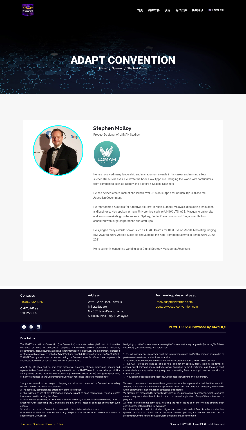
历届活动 (197, 10)
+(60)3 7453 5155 (31, 302)
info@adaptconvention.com (174, 302)
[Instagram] (31, 327)
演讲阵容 (154, 10)
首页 (140, 10)
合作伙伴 (181, 10)
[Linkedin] (38, 327)
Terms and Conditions (32, 424)
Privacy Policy (54, 424)
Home (103, 68)
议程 (167, 10)
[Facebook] (24, 327)
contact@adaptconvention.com (177, 306)
